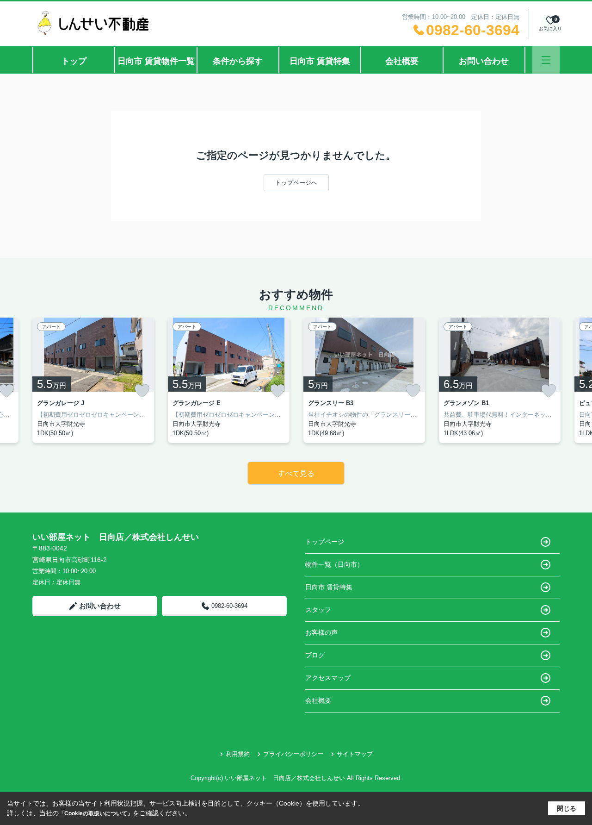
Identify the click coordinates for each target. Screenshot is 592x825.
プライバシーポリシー (293, 753)
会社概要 (402, 61)
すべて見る (296, 473)
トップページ (324, 541)
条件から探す (238, 61)
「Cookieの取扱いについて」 (96, 813)
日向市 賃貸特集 (320, 61)
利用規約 (238, 753)
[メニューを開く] (546, 60)
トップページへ (296, 182)
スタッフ (318, 609)
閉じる (566, 808)
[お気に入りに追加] (142, 391)
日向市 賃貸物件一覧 (156, 61)
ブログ (315, 655)
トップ (74, 61)
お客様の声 (321, 632)
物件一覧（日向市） (334, 564)
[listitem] (93, 380)
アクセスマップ (328, 677)
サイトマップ (355, 753)
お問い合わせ (484, 61)
